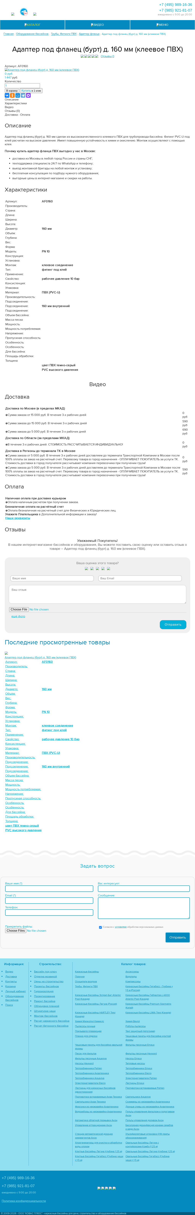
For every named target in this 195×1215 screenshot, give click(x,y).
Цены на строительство (48, 981)
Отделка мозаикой (45, 976)
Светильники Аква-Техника (90, 1101)
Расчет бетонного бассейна (51, 1025)
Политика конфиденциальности (24, 1201)
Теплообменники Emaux (138, 1068)
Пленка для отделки (86, 1036)
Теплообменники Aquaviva (89, 1078)
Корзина (10, 986)
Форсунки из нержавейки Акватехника (96, 1106)
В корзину (12, 90)
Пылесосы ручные (85, 1026)
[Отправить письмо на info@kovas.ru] (109, 8)
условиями (121, 927)
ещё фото (18, 616)
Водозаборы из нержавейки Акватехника (98, 1111)
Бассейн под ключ (45, 971)
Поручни (80, 976)
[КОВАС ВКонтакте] (110, 1189)
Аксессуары (132, 971)
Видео (9, 971)
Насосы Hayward (84, 1063)
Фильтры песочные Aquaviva (91, 1058)
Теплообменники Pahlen (88, 1068)
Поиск (9, 1005)
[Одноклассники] (12, 95)
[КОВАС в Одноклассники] (114, 1189)
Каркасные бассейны (87, 971)
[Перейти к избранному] (99, 8)
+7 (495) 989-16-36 (175, 4)
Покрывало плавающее (88, 1031)
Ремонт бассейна (44, 1001)
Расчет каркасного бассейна (51, 1021)
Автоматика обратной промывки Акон (96, 1120)
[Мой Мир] (17, 95)
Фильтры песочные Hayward (141, 1053)
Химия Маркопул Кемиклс (89, 1021)
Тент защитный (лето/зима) (140, 1031)
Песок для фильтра (85, 1053)
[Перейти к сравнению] (89, 8)
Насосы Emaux (133, 1058)
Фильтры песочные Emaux (139, 1045)
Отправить (173, 624)
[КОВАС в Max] (13, 14)
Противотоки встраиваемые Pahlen (144, 1088)
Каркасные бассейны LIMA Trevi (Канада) (148, 1012)
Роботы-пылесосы (135, 1026)
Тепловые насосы (135, 1063)
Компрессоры (133, 981)
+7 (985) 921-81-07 (175, 10)
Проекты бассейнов (46, 986)
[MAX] (28, 95)
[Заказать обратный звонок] (120, 8)
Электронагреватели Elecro (90, 1083)
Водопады (131, 976)
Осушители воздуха (86, 981)
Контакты (11, 981)
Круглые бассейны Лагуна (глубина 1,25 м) (98, 1151)
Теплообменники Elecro (138, 1073)
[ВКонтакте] (7, 95)
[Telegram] (23, 95)
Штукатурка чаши (45, 1011)
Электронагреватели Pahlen (141, 1078)
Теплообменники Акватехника (92, 1073)
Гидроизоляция (44, 991)
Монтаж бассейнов (46, 1016)
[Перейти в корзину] (130, 8)
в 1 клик (31, 91)
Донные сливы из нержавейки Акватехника (149, 1106)
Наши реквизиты (17, 518)
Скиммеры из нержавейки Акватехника (147, 1101)
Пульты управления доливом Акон (144, 1120)
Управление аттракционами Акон (93, 1125)
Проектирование (44, 996)
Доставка (11, 976)
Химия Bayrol (132, 1021)
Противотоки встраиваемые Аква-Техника (98, 1097)
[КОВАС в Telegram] (24, 12)
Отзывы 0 (107, 56)
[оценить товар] (86, 569)
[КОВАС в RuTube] (35, 14)
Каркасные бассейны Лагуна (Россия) (96, 1004)
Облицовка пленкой (46, 1006)
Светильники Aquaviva (138, 1097)
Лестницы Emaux (134, 1083)
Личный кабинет (15, 991)
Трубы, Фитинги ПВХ (86, 986)
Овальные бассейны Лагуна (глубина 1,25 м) (150, 1151)
